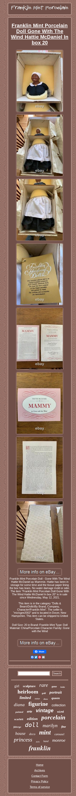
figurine (38, 704)
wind (60, 712)
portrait (55, 692)
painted (19, 712)
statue (37, 698)
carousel (59, 734)
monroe (58, 740)
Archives (39, 770)
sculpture (29, 686)
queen (55, 698)
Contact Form (39, 775)
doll (32, 724)
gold (44, 693)
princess (23, 740)
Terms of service (40, 786)
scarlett (18, 719)
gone (54, 686)
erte (29, 711)
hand (46, 741)
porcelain (53, 717)
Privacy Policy (39, 781)
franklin (40, 747)
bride (63, 687)
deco (32, 734)
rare (43, 685)
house (20, 733)
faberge (17, 726)
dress (46, 699)
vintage (44, 710)
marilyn (50, 725)
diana (19, 704)
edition (32, 719)
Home (39, 764)
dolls (38, 742)
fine (63, 726)
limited (25, 697)
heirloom (28, 692)
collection (58, 705)
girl (16, 686)
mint (45, 732)
